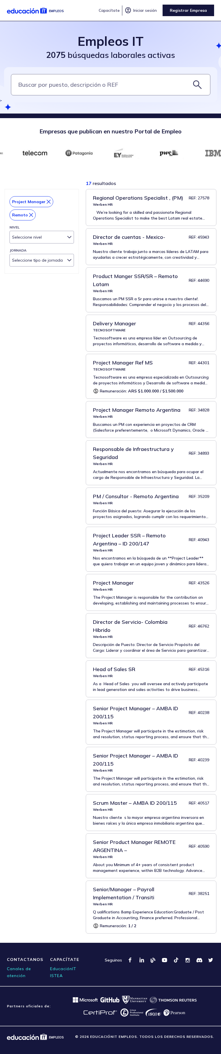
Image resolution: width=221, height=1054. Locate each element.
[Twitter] (210, 960)
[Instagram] (187, 960)
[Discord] (199, 960)
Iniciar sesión (141, 10)
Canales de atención (19, 972)
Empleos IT (111, 41)
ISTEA (56, 975)
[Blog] (153, 960)
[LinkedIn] (141, 960)
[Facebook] (130, 960)
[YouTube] (164, 960)
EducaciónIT (63, 968)
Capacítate (109, 10)
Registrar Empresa (188, 10)
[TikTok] (176, 960)
